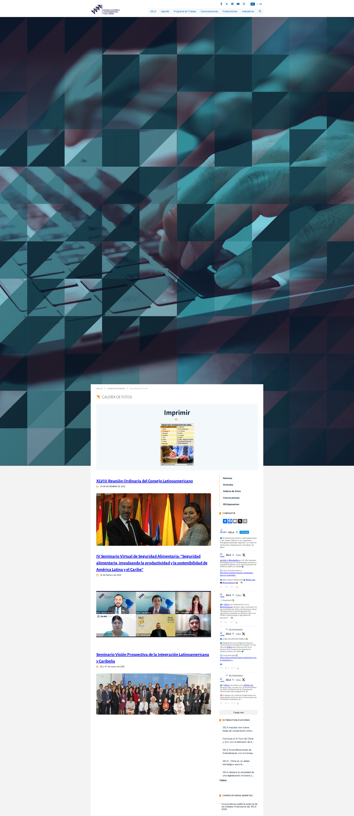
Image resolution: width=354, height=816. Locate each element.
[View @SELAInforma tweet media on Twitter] (241, 582)
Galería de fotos (139, 389)
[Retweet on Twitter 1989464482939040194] (226, 622)
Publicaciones (230, 11)
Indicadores (248, 11)
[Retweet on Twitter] (227, 629)
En (260, 4)
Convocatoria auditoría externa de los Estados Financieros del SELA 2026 (239, 807)
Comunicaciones (209, 11)
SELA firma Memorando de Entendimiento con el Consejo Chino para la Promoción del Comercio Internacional (238, 751)
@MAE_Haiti (250, 580)
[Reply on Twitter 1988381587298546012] (221, 703)
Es (253, 4)
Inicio (99, 389)
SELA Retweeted (236, 629)
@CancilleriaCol (228, 583)
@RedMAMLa (234, 560)
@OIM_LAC (248, 685)
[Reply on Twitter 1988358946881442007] (221, 668)
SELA (153, 11)
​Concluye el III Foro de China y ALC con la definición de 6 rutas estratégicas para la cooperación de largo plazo (238, 740)
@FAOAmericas (226, 607)
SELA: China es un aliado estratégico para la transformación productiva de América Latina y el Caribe (238, 763)
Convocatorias (231, 497)
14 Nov (238, 595)
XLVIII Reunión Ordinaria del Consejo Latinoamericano (144, 481)
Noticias (227, 478)
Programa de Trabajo (185, 11)
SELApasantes (231, 504)
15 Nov (238, 555)
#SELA (225, 560)
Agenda (165, 11)
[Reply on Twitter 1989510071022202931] (221, 587)
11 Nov (238, 634)
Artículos (228, 484)
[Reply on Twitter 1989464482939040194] (221, 622)
